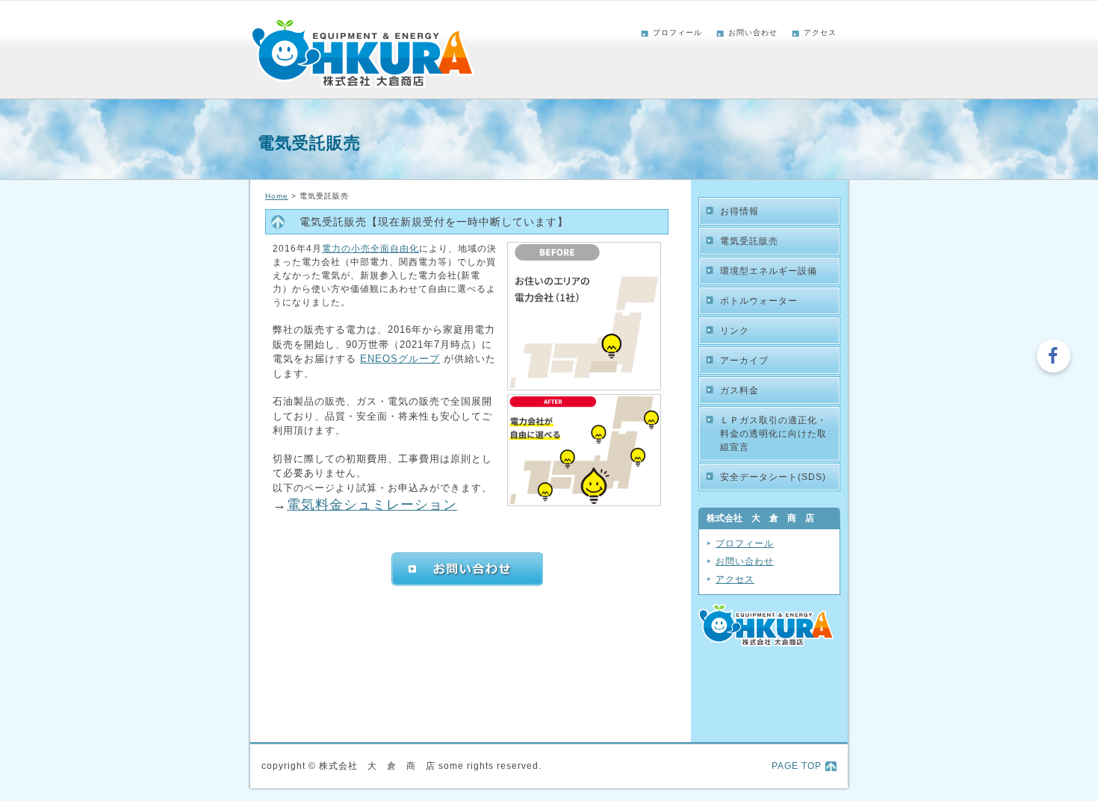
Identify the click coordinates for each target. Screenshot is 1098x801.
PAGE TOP (797, 766)
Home (276, 196)
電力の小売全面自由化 (370, 248)
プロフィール (677, 32)
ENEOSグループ (400, 358)
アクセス (820, 32)
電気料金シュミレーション (372, 504)
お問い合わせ (753, 32)
